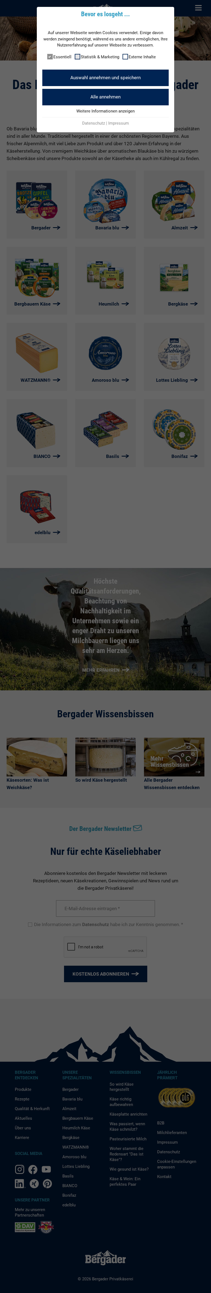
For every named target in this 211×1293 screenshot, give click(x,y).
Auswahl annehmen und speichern (105, 77)
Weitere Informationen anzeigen (105, 111)
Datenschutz (93, 123)
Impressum (118, 123)
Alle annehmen (105, 97)
